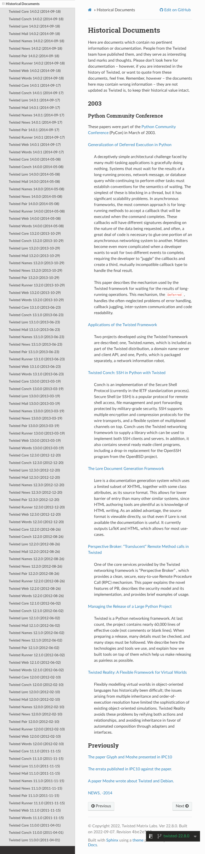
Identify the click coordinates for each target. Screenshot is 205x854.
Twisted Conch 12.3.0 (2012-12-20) (36, 463)
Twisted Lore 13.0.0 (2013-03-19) (34, 396)
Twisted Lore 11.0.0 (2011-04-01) (34, 840)
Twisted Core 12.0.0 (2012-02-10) (35, 677)
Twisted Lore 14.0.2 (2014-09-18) (34, 26)
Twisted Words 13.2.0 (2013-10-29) (36, 300)
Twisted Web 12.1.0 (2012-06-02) (35, 662)
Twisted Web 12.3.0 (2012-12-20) (35, 514)
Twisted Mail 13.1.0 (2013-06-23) (34, 330)
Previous (103, 806)
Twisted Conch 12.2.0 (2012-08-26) (36, 537)
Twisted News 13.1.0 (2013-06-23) (35, 344)
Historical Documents (23, 4)
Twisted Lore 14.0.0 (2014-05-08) (34, 174)
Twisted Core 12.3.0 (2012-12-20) (35, 455)
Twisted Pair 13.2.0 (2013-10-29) (34, 278)
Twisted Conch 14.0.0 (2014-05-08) (36, 167)
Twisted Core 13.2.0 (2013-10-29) (35, 233)
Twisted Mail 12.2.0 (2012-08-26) (34, 552)
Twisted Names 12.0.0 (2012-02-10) (36, 707)
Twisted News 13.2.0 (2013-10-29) (35, 270)
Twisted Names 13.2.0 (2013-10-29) (36, 263)
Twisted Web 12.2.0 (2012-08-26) (35, 589)
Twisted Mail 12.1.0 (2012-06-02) (34, 626)
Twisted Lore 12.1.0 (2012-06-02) (34, 618)
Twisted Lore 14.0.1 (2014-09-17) (34, 100)
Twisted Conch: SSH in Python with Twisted (127, 373)
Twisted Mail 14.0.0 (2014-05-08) (34, 182)
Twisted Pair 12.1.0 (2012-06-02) (34, 648)
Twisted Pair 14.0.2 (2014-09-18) (34, 56)
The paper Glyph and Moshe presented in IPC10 (130, 757)
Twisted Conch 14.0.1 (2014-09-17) (36, 93)
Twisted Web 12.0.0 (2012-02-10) (35, 736)
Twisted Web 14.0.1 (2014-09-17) (35, 145)
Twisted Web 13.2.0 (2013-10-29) (35, 293)
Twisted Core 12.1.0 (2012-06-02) (35, 603)
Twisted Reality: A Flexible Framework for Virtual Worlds (137, 672)
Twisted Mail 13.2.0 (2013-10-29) (34, 256)
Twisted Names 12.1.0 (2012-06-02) (36, 633)
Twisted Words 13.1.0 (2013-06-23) (36, 374)
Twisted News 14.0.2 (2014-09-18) (35, 48)
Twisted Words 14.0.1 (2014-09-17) (36, 152)
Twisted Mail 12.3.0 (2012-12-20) (34, 477)
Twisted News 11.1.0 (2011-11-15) (35, 788)
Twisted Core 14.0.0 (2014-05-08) (35, 159)
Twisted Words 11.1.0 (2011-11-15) (36, 818)
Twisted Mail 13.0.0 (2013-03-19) (34, 404)
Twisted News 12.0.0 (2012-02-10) (35, 714)
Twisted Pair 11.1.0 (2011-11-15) (34, 796)
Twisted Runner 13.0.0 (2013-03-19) (37, 433)
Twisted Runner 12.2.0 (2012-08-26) (37, 581)
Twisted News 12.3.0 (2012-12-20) (35, 492)
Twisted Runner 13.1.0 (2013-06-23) (37, 359)
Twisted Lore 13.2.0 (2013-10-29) (34, 248)
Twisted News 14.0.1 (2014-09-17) (35, 122)
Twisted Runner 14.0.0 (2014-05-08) (37, 211)
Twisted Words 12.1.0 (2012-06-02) (36, 670)
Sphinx (112, 840)
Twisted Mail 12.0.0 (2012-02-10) (34, 699)
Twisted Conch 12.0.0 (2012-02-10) (36, 685)
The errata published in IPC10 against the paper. (130, 769)
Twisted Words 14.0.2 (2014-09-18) (36, 78)
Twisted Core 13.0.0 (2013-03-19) (35, 381)
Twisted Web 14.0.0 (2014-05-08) (35, 218)
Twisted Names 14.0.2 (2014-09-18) (36, 41)
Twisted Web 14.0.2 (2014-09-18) (35, 71)
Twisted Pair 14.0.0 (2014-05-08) (34, 204)
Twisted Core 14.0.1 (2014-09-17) (35, 85)
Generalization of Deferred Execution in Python (130, 145)
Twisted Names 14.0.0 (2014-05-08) (36, 189)
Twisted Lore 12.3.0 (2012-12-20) (34, 470)
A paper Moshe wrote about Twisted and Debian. (131, 781)
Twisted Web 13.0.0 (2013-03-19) (35, 440)
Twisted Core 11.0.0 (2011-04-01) (35, 825)
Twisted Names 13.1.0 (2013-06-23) (36, 337)
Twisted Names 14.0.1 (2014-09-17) (36, 115)
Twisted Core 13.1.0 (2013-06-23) (35, 307)
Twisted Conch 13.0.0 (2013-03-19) (36, 389)
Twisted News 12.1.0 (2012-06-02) (35, 640)
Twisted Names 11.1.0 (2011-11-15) (36, 781)
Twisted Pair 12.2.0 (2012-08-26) (34, 574)
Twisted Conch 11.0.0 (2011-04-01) (36, 833)
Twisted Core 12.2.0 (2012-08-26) (35, 529)
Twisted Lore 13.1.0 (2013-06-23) (34, 322)
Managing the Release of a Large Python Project (130, 607)
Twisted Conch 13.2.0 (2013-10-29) (36, 241)
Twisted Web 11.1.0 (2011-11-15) (35, 810)
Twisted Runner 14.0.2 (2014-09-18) (37, 63)
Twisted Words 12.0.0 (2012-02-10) (36, 744)
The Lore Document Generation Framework (126, 469)
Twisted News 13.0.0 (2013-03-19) (35, 418)
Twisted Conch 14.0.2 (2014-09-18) (36, 19)
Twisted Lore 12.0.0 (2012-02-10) (34, 692)
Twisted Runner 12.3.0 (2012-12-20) (37, 507)
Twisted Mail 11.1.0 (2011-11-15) (34, 773)
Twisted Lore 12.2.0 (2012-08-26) (34, 544)
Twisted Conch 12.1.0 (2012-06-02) (36, 611)
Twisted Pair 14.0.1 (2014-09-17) (34, 130)
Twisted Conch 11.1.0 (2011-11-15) (36, 759)
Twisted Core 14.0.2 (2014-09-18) (35, 11)
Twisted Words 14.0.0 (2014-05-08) (36, 226)
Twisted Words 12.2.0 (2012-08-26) (36, 596)
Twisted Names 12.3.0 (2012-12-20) (36, 485)
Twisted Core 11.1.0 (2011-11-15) (35, 751)
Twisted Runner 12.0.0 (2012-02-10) (37, 729)
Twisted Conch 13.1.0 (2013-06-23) (36, 315)
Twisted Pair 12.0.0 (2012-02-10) (34, 722)
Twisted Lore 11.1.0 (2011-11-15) (34, 766)
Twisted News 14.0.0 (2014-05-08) (35, 197)
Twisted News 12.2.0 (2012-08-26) (35, 566)
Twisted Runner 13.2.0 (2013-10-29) (37, 285)
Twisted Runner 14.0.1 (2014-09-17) (37, 137)
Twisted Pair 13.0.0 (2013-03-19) (34, 426)
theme (138, 840)
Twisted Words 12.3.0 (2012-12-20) (36, 522)
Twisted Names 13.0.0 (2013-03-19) (36, 411)
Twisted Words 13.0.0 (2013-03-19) (36, 448)
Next (180, 806)
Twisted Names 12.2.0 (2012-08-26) (36, 559)
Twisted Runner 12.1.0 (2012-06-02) (37, 655)
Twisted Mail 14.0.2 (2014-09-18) (34, 34)
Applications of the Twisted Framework (122, 325)
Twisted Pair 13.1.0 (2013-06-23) (34, 352)
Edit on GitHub (177, 10)
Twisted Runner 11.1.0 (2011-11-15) (37, 803)
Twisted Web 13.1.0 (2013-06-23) (35, 367)
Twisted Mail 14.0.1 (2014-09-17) (34, 108)
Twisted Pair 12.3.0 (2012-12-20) (34, 500)
